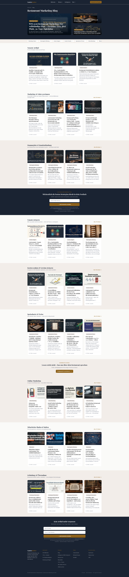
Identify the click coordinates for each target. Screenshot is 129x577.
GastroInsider (76, 552)
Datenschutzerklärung (57, 208)
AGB (89, 557)
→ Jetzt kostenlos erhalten (64, 204)
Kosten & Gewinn (69, 41)
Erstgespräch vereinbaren (63, 371)
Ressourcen (60, 557)
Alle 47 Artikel (97, 429)
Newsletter (60, 559)
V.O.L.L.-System (46, 555)
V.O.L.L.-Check (61, 562)
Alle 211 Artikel (97, 221)
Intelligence (67, 2)
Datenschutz (91, 555)
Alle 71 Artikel (97, 382)
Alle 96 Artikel (97, 147)
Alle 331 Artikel (97, 97)
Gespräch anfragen (96, 2)
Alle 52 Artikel (97, 477)
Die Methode (45, 552)
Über (73, 2)
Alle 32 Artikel (97, 316)
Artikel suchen (61, 566)
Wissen (60, 2)
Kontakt (75, 557)
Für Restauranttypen (47, 557)
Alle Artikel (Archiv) (62, 564)
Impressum (90, 552)
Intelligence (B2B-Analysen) (64, 555)
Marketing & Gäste (33, 41)
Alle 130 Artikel (97, 269)
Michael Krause (76, 555)
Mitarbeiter (31, 447)
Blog (59, 552)
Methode (53, 2)
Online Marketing (92, 41)
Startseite (29, 7)
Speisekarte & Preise (80, 41)
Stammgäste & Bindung (45, 41)
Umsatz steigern (58, 41)
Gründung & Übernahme (34, 495)
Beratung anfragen (47, 559)
